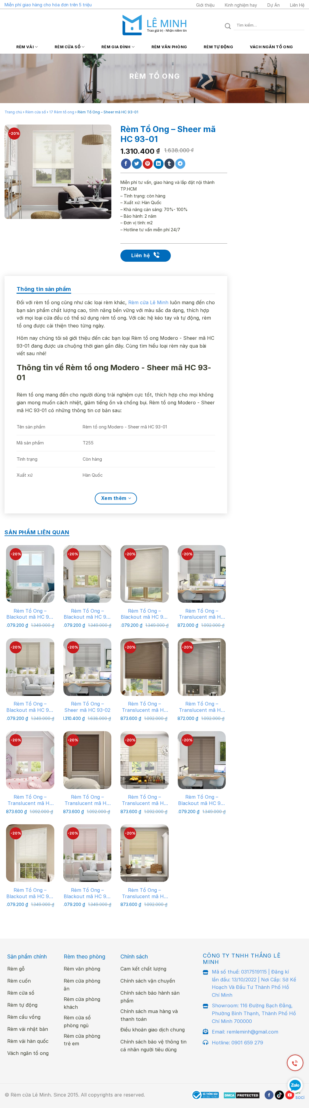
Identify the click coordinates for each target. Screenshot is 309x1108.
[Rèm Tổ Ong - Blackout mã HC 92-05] (30, 574)
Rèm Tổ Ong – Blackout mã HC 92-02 (87, 614)
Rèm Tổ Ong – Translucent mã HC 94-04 (201, 707)
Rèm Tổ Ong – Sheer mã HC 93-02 (87, 707)
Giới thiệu (205, 5)
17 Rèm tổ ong (61, 112)
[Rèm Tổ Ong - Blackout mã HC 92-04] (30, 667)
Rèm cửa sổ (68, 47)
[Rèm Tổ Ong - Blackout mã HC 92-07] (202, 760)
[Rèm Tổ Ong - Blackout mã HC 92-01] (30, 853)
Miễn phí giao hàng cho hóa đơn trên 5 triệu (48, 4)
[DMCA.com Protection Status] (241, 1095)
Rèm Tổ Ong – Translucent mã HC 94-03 (144, 707)
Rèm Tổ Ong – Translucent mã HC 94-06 (30, 800)
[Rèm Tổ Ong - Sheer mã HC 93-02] (87, 667)
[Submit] (228, 25)
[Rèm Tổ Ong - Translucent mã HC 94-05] (202, 574)
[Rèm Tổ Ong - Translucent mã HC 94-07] (87, 760)
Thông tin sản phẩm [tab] (44, 289)
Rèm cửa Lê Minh (148, 302)
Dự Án (273, 5)
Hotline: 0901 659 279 (237, 1043)
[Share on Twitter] (137, 164)
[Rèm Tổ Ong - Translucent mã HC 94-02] (144, 853)
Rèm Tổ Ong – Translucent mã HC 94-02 (144, 893)
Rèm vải (25, 47)
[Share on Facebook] (126, 164)
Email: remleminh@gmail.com (245, 1032)
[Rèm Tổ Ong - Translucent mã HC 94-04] (202, 667)
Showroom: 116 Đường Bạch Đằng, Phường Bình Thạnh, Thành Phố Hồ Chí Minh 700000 (254, 1013)
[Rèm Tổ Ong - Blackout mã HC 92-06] (87, 853)
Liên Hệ (297, 5)
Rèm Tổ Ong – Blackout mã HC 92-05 (30, 614)
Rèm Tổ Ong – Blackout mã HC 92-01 (30, 893)
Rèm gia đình (115, 47)
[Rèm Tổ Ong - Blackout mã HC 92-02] (87, 574)
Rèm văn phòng (169, 47)
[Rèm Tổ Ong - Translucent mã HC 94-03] (144, 667)
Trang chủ (13, 112)
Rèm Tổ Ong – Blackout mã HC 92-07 (201, 800)
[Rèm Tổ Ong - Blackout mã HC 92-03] (144, 574)
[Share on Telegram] (180, 164)
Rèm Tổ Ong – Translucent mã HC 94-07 (87, 800)
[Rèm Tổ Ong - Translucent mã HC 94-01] (144, 760)
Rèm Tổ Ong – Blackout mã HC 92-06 (87, 893)
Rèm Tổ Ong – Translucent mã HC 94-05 (201, 614)
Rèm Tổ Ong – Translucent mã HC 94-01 (144, 800)
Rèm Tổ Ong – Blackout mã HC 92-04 (30, 707)
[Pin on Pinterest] (148, 164)
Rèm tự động (218, 47)
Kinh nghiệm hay (241, 5)
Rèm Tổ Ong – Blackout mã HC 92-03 (144, 614)
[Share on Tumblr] (169, 164)
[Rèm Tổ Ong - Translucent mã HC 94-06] (30, 760)
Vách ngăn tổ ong (271, 47)
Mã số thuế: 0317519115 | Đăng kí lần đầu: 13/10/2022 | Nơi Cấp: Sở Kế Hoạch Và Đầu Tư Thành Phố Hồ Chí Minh (254, 983)
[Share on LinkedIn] (159, 164)
